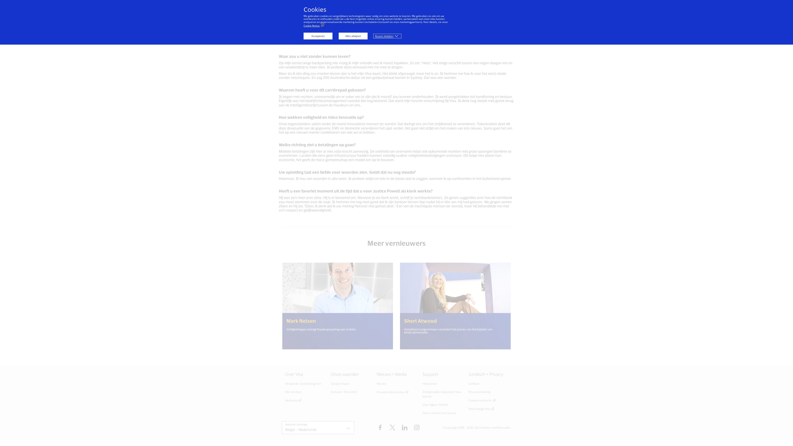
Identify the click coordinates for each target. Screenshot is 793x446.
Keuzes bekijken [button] (384, 36)
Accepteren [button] (318, 36)
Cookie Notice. (312, 25)
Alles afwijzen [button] (353, 36)
